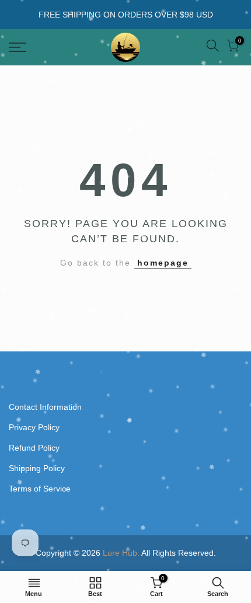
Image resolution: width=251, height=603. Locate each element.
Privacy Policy (34, 427)
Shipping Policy (37, 468)
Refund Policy (34, 447)
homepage (163, 262)
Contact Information (45, 407)
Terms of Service (40, 488)
